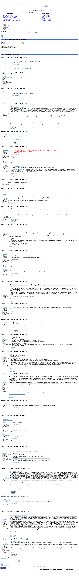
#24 (28, 468)
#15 (27, 303)
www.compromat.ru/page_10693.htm (17, 107)
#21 (27, 415)
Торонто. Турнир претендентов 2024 (10, 18)
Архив (46, 1)
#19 (27, 373)
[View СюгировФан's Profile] (7, 61)
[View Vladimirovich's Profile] (6, 114)
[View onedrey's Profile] (5, 383)
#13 (27, 266)
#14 (27, 281)
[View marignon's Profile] (7, 255)
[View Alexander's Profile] (7, 92)
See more (12, 46)
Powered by (36, 566)
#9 (26, 188)
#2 (26, 73)
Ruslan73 (5, 307)
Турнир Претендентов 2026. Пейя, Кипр (11, 15)
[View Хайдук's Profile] (6, 435)
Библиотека (46, 2)
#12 (27, 250)
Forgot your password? (5, 33)
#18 (27, 351)
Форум (46, 5)
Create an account (21, 33)
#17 (27, 334)
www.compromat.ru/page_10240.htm (17, 114)
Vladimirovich (27, 68)
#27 (27, 539)
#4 (26, 103)
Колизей (46, 6)
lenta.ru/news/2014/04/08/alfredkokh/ (17, 166)
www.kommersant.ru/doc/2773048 (16, 471)
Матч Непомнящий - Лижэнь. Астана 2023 (11, 20)
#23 (26, 446)
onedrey (4, 381)
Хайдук (4, 434)
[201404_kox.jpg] (16, 62)
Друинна (5, 286)
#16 (27, 319)
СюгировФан (5, 60)
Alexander (5, 91)
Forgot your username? (13, 33)
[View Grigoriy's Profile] (6, 500)
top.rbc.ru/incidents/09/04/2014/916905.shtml (25, 296)
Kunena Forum (42, 566)
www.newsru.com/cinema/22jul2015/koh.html (18, 515)
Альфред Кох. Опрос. (5, 37)
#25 (28, 496)
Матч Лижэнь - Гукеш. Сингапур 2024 (10, 17)
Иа (3, 191)
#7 (26, 162)
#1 (26, 57)
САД (2, 36)
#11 (26, 224)
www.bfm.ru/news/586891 (16, 541)
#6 (26, 146)
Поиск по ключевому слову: (34, 10)
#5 (26, 131)
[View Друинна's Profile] (6, 288)
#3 (26, 88)
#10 (27, 206)
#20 (27, 400)
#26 (28, 511)
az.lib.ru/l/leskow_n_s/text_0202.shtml (20, 459)
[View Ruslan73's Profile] (7, 308)
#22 (27, 431)
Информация (46, 3)
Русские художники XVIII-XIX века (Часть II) (12, 19)
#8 (26, 179)
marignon (5, 254)
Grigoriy (4, 499)
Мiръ (2, 35)
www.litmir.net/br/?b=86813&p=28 (16, 358)
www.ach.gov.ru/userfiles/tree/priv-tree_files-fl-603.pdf (21, 211)
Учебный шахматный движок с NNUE (10, 16)
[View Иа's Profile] (5, 194)
